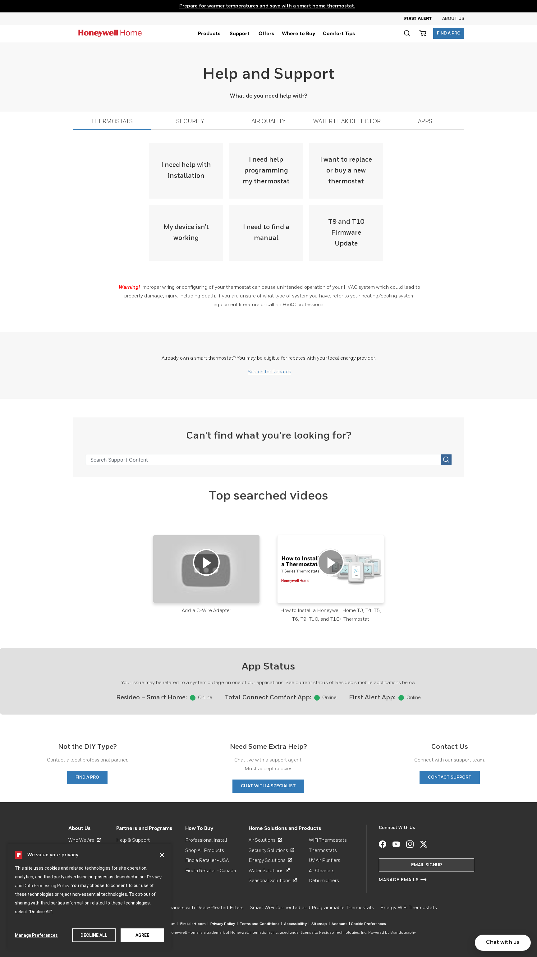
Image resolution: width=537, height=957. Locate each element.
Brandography (403, 933)
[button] (162, 855)
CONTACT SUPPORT (449, 777)
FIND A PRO (449, 33)
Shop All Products (204, 850)
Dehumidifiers (324, 880)
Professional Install (206, 840)
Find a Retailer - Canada (210, 870)
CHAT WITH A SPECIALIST (268, 786)
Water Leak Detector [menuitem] (347, 121)
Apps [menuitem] (425, 121)
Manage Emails (399, 880)
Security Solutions (271, 850)
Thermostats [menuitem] (112, 121)
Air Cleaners (321, 870)
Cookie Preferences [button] (368, 924)
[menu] (209, 33)
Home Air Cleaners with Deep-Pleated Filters (193, 907)
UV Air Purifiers (324, 860)
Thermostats (323, 850)
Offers (266, 33)
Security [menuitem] (190, 121)
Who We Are (84, 840)
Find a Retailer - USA (207, 860)
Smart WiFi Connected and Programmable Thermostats (312, 907)
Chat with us (503, 942)
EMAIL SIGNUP (426, 865)
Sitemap (320, 924)
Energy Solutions (270, 860)
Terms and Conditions (261, 924)
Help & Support (133, 840)
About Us (453, 18)
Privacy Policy (224, 924)
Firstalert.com (194, 924)
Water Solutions (269, 870)
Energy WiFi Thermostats (408, 907)
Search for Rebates (269, 372)
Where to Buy (298, 33)
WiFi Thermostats (328, 840)
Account (341, 924)
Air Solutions (265, 840)
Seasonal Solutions (273, 880)
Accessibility (296, 924)
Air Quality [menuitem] (268, 121)
